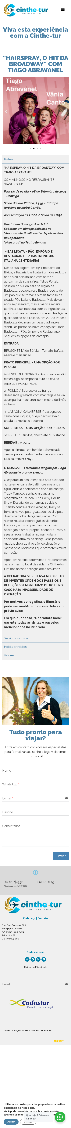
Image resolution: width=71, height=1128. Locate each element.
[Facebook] (32, 959)
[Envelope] (43, 959)
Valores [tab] (9, 655)
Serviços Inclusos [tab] (16, 638)
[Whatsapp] (27, 959)
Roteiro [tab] (9, 159)
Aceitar (11, 1121)
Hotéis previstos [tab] (15, 647)
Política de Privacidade (35, 967)
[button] (63, 9)
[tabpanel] (35, 399)
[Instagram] (38, 959)
